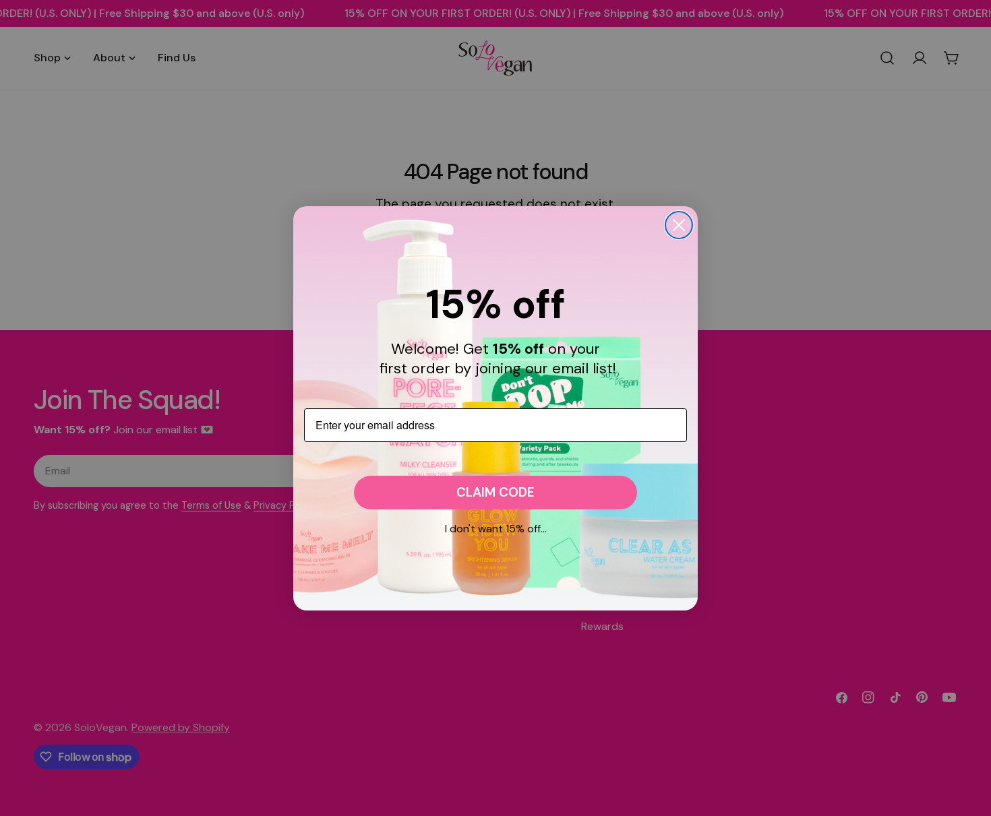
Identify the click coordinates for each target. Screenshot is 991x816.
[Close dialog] (678, 225)
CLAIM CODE (495, 492)
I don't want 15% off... (496, 529)
